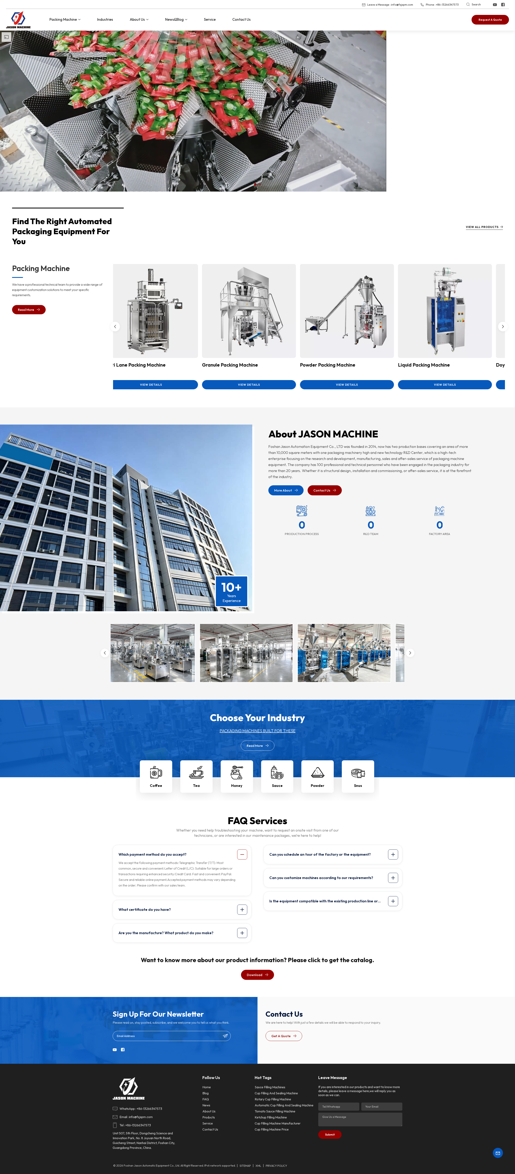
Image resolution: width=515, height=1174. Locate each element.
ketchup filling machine (271, 1167)
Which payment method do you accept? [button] (152, 904)
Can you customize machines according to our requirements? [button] (321, 927)
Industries (105, 19)
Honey (236, 835)
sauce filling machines (270, 1137)
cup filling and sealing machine (276, 1143)
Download (254, 1024)
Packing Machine (63, 19)
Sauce (277, 835)
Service (210, 19)
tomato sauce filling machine (275, 1161)
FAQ (205, 1149)
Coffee (156, 835)
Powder (317, 835)
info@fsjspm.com (402, 4)
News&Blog (174, 19)
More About (283, 540)
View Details (162, 434)
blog (205, 1143)
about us (208, 1161)
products (208, 1167)
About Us (137, 19)
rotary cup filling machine (273, 1149)
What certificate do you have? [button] (144, 959)
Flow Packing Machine (335, 414)
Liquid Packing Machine (141, 414)
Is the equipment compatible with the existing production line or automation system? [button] (323, 952)
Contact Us (241, 19)
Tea (196, 835)
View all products (482, 276)
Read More (26, 359)
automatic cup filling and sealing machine (284, 1155)
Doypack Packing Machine (242, 414)
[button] (255, 234)
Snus (358, 835)
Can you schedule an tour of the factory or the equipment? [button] (320, 904)
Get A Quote (280, 1086)
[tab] (182, 904)
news (206, 1155)
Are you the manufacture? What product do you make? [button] (165, 982)
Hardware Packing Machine (439, 414)
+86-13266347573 (447, 4)
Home (206, 1137)
